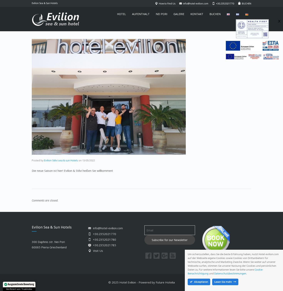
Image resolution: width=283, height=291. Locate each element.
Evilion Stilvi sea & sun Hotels (61, 160)
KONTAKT (196, 14)
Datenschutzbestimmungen (230, 274)
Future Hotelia (165, 282)
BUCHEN (215, 14)
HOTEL (121, 14)
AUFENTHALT (141, 14)
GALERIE (178, 14)
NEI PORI (161, 14)
